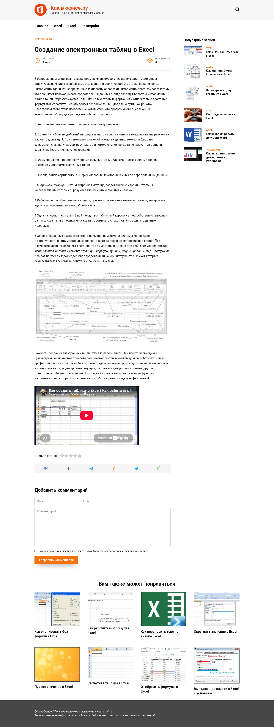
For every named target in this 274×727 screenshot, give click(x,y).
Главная (41, 26)
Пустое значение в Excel (53, 687)
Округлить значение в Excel (215, 631)
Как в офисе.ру (69, 8)
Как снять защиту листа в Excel (222, 53)
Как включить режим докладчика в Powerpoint (220, 157)
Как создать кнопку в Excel (220, 116)
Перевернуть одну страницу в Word (218, 92)
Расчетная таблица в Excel (109, 683)
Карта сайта (104, 711)
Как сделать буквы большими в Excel (219, 72)
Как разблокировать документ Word (220, 135)
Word (58, 26)
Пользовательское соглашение (74, 711)
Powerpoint (90, 26)
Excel (72, 26)
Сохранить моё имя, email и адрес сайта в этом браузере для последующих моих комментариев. (94, 551)
